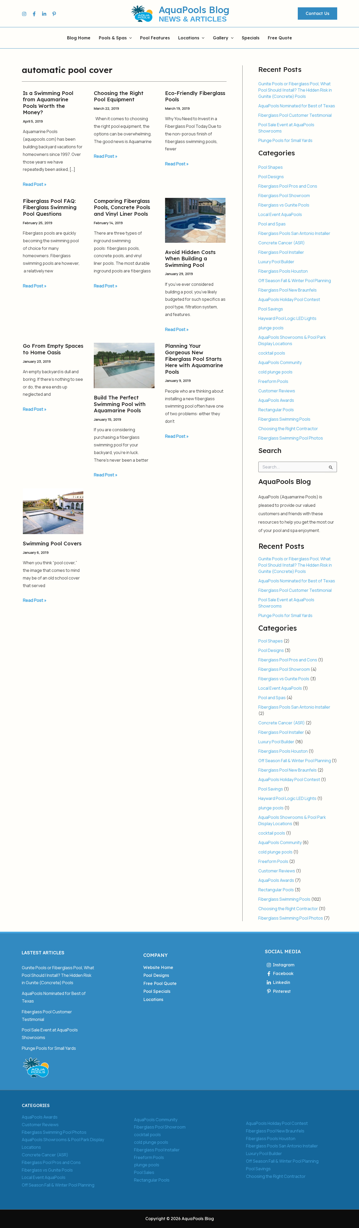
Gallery (220, 38)
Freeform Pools (273, 381)
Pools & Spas (113, 38)
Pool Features (155, 38)
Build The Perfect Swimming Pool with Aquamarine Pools (120, 404)
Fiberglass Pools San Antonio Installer (294, 233)
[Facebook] (34, 14)
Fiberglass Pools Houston (283, 271)
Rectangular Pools (276, 410)
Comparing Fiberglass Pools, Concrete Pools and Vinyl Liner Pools (122, 207)
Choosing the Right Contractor (288, 428)
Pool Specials (156, 991)
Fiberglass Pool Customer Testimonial (295, 115)
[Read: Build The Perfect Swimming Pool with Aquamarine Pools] (124, 365)
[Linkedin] (44, 14)
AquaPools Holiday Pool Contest (289, 299)
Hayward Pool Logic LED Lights (287, 318)
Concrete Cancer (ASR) (281, 243)
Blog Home (78, 38)
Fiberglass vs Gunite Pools (283, 205)
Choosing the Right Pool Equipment (118, 96)
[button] (317, 13)
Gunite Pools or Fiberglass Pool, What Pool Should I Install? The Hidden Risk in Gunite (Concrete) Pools (295, 90)
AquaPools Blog (194, 9)
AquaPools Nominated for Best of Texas (296, 106)
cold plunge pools (275, 372)
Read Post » (35, 184)
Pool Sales (144, 1172)
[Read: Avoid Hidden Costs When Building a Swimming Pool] (195, 220)
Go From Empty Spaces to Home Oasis (53, 349)
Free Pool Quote (160, 983)
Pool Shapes (270, 167)
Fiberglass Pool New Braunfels (287, 290)
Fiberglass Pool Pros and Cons (287, 186)
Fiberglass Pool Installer (281, 252)
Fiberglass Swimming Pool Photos (290, 438)
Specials (250, 38)
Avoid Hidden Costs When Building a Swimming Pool (190, 258)
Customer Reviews (276, 391)
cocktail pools (271, 353)
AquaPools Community (280, 362)
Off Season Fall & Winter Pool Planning (294, 280)
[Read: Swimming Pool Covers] (53, 511)
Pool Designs (271, 177)
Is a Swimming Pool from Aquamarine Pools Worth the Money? (48, 103)
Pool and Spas (272, 224)
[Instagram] (24, 14)
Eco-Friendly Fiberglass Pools (195, 96)
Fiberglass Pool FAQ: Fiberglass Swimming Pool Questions (49, 207)
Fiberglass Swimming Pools (284, 419)
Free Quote (280, 38)
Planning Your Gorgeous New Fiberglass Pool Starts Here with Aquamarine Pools (194, 358)
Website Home (158, 967)
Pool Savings (270, 309)
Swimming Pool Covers (52, 543)
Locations (188, 38)
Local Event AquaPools (280, 214)
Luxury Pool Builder (276, 262)
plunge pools (271, 328)
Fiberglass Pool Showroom (284, 195)
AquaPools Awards (276, 400)
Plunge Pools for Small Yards (285, 140)
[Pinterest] (54, 14)
